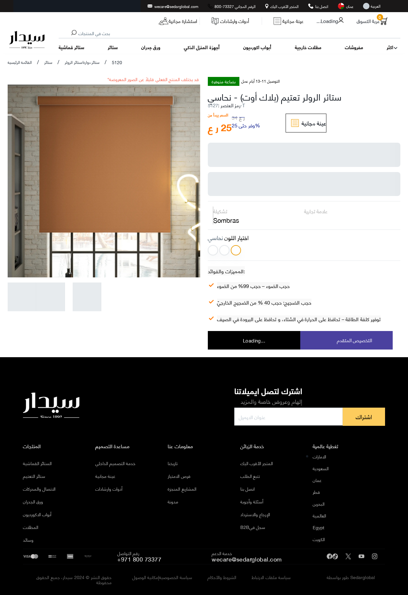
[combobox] (238, 33)
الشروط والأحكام (222, 577)
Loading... (254, 340)
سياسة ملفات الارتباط (271, 577)
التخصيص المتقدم (354, 339)
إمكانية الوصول (145, 577)
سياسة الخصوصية (175, 577)
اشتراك (364, 416)
